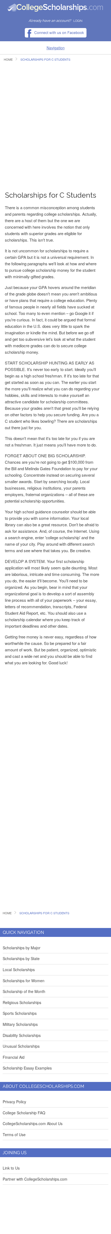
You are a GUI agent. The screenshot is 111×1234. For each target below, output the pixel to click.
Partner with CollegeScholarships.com (35, 1179)
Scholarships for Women (23, 980)
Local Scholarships (19, 969)
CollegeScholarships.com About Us (33, 1123)
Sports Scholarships (20, 1013)
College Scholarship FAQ (24, 1112)
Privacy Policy (14, 1101)
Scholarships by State (21, 958)
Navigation (56, 47)
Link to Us (11, 1168)
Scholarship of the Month (24, 991)
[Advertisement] (55, 124)
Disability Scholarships (22, 1035)
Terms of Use (14, 1134)
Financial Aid (14, 1057)
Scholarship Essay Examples (27, 1068)
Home (8, 59)
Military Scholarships (20, 1024)
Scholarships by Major (21, 947)
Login (77, 21)
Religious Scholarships (22, 1002)
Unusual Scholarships (21, 1046)
